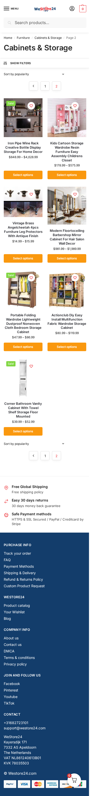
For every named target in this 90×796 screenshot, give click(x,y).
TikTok (9, 703)
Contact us (13, 644)
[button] (82, 8)
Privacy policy (15, 664)
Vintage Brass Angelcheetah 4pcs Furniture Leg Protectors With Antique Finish (23, 229)
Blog (7, 618)
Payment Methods (19, 566)
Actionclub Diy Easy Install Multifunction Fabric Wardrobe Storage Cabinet (67, 321)
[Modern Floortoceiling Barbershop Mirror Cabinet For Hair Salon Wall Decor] (67, 206)
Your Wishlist (14, 612)
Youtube (11, 696)
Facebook (12, 683)
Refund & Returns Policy (23, 579)
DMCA (9, 651)
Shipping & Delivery (20, 573)
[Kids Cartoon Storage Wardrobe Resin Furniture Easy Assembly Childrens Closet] (67, 117)
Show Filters (20, 63)
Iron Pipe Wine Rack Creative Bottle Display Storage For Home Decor (23, 147)
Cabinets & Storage (48, 38)
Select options (23, 175)
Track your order (17, 553)
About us (11, 638)
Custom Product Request (24, 586)
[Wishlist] (31, 106)
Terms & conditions (19, 657)
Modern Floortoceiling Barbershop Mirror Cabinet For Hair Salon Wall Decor (67, 237)
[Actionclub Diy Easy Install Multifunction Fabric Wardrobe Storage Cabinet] (67, 289)
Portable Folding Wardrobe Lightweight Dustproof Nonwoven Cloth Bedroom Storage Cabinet (23, 323)
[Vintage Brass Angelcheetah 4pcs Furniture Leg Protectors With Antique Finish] (23, 202)
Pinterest (11, 690)
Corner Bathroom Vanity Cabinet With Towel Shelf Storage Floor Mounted (23, 410)
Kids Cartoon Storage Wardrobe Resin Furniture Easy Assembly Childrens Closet (67, 151)
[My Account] (72, 9)
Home (8, 38)
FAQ (7, 560)
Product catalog (17, 605)
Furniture (23, 38)
